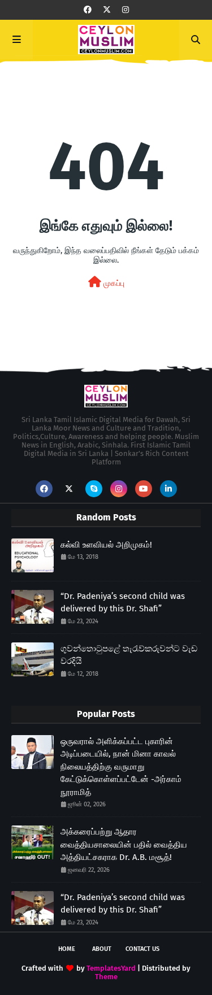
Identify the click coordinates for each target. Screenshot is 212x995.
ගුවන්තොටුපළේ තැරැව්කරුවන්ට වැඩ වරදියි (128, 655)
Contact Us (142, 949)
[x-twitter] (106, 10)
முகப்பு (112, 283)
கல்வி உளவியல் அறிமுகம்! (106, 545)
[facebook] (87, 10)
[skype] (93, 488)
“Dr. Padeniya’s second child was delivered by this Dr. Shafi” (122, 602)
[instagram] (125, 10)
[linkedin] (168, 488)
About (101, 949)
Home (66, 949)
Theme (106, 976)
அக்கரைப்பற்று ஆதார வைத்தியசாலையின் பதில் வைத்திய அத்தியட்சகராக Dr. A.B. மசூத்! (123, 844)
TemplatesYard (111, 968)
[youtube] (143, 488)
